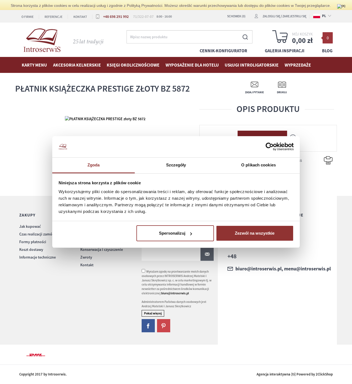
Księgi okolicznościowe (133, 65)
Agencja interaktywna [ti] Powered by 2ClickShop (295, 374)
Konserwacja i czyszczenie (101, 249)
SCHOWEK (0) (236, 16)
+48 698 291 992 (116, 16)
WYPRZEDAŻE (298, 65)
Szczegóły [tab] (176, 165)
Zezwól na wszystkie (254, 233)
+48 (232, 256)
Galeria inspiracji (284, 50)
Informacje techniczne (37, 257)
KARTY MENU (34, 65)
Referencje (53, 17)
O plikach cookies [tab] (258, 165)
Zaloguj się (271, 16)
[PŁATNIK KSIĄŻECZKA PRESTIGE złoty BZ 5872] (105, 118)
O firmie (27, 17)
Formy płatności (32, 241)
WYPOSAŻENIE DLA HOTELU (192, 65)
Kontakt (80, 17)
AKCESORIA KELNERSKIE (77, 65)
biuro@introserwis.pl (175, 293)
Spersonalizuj (172, 233)
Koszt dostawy (31, 249)
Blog (327, 50)
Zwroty (86, 257)
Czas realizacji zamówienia (41, 234)
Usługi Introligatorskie (252, 65)
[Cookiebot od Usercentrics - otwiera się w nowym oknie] (270, 147)
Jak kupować (30, 226)
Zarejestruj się (294, 16)
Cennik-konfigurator (223, 50)
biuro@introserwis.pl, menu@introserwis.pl (283, 269)
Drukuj (282, 92)
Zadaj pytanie (254, 92)
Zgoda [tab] (93, 165)
